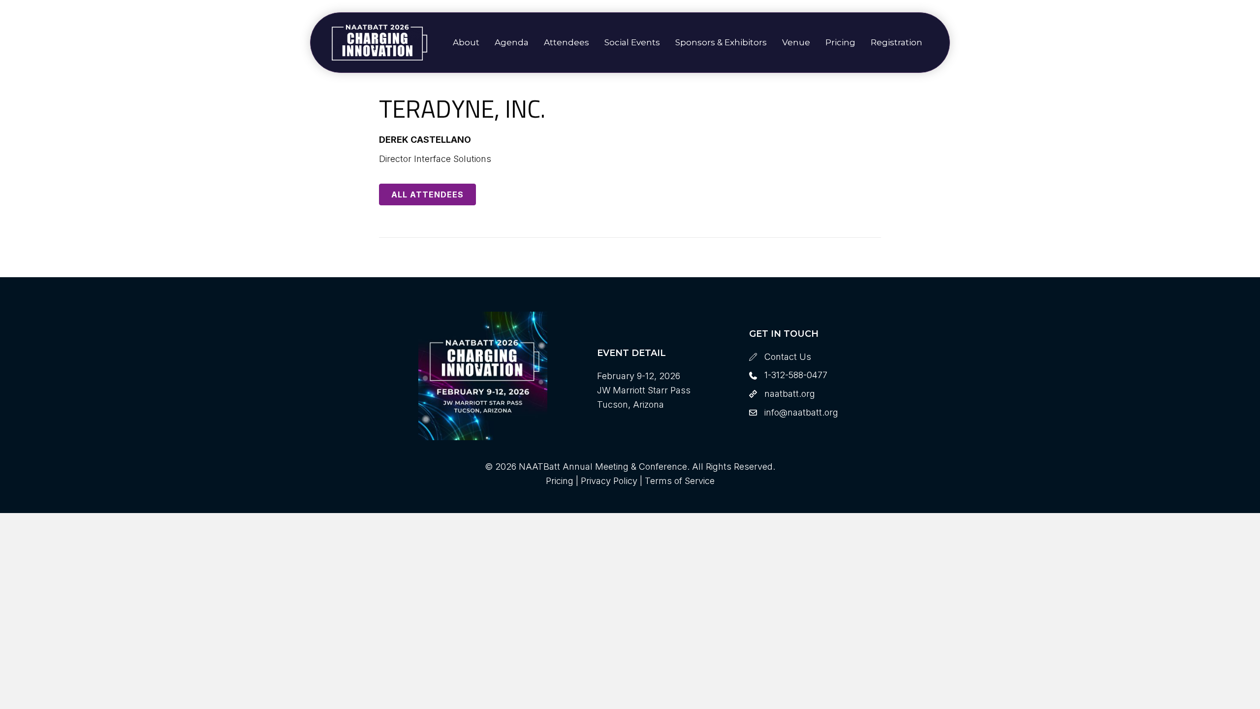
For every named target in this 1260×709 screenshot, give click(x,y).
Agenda (512, 42)
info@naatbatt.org (801, 412)
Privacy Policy (609, 481)
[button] (427, 194)
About (466, 42)
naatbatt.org (789, 393)
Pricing (840, 42)
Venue (796, 42)
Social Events (632, 42)
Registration (896, 42)
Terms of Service (680, 481)
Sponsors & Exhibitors (721, 42)
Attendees (566, 42)
